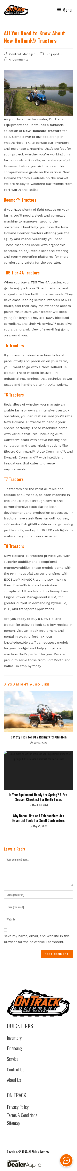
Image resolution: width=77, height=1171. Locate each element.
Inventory (14, 1037)
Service (12, 1058)
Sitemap (13, 1123)
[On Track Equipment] (38, 1003)
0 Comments (18, 59)
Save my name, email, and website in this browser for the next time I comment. (37, 939)
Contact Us (15, 1069)
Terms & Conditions (22, 1115)
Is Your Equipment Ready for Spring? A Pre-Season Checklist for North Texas (38, 797)
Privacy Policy (18, 1107)
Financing (14, 1048)
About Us (14, 1080)
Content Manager (22, 54)
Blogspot (52, 54)
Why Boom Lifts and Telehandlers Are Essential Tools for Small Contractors (38, 818)
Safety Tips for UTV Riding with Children (39, 737)
